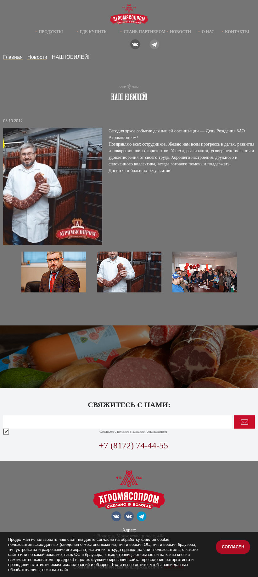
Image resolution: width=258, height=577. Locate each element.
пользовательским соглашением (142, 431)
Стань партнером (144, 31)
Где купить (93, 31)
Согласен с (133, 431)
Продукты (51, 31)
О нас (208, 31)
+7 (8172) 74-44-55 (133, 445)
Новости (180, 31)
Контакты (237, 31)
